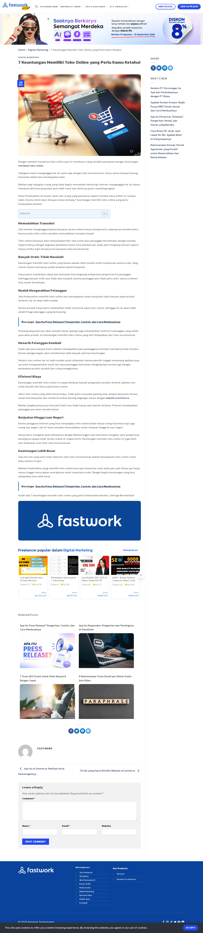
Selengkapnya (130, 550)
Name (26, 826)
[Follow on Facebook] (163, 922)
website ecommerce (117, 398)
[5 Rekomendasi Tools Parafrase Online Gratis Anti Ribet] (106, 702)
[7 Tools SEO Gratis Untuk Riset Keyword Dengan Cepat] (47, 702)
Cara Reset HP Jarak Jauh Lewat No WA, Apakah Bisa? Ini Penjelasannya (166, 135)
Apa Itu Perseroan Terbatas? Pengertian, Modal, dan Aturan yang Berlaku (167, 121)
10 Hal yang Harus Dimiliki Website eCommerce (108, 770)
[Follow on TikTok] (171, 922)
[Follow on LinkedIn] (183, 922)
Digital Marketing (38, 50)
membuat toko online (30, 165)
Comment (28, 798)
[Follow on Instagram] (167, 922)
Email (66, 826)
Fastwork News (49, 6)
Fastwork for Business (126, 879)
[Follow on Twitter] (175, 922)
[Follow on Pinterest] (179, 922)
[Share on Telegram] (88, 731)
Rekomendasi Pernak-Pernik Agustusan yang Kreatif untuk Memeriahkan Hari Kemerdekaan (167, 151)
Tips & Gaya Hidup (95, 6)
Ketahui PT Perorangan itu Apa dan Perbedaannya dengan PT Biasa (166, 92)
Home (21, 50)
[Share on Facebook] (71, 731)
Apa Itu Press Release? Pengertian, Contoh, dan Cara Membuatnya (47, 627)
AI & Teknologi (118, 6)
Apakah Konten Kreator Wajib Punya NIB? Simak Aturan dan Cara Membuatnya (168, 106)
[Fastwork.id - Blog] (16, 6)
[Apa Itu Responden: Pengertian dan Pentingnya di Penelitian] (106, 651)
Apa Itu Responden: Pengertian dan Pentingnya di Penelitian (106, 627)
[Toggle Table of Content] (103, 213)
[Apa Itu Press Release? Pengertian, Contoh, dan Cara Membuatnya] (47, 651)
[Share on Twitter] (76, 731)
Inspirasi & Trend (70, 6)
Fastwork (120, 873)
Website (106, 826)
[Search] (36, 6)
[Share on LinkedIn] (82, 731)
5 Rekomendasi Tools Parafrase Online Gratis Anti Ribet (105, 678)
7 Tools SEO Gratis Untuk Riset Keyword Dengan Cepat (43, 678)
